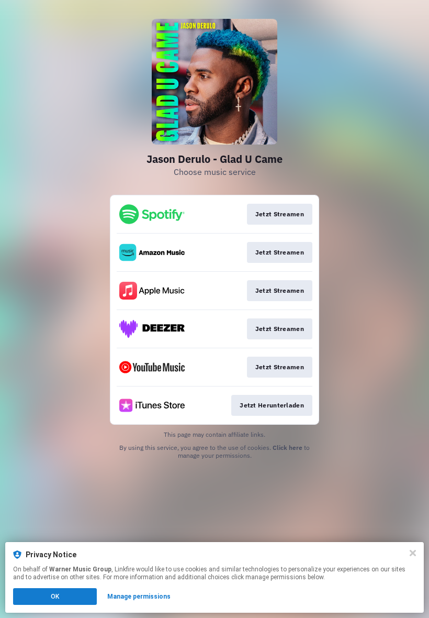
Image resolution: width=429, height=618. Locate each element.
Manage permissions (139, 596)
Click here (287, 447)
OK (55, 596)
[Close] (412, 553)
